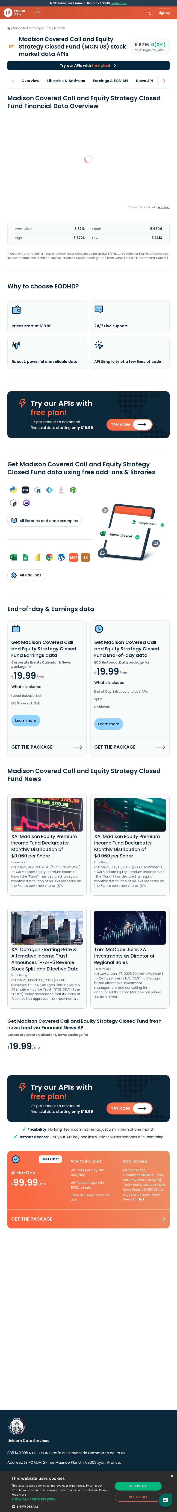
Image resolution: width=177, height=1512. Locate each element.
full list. (139, 1199)
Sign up (164, 12)
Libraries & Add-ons (66, 80)
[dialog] (88, 1491)
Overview (30, 80)
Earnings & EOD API (110, 80)
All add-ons (30, 575)
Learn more (119, 3)
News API (144, 80)
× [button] (172, 1476)
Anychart (164, 207)
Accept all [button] (138, 1486)
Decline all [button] (138, 1497)
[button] (61, 1499)
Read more (19, 1495)
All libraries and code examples (48, 520)
